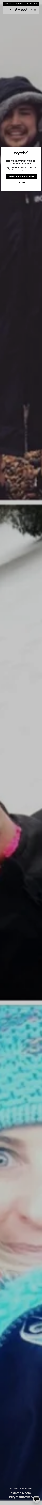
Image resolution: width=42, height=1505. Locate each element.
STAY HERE (21, 183)
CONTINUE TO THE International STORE (21, 176)
